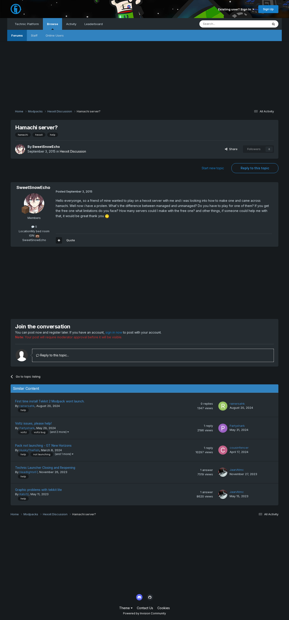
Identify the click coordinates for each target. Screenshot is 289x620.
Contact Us (145, 608)
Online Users (55, 35)
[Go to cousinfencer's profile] (222, 450)
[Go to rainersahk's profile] (222, 406)
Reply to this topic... (54, 355)
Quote (70, 240)
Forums (17, 35)
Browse (52, 24)
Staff (34, 35)
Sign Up (268, 9)
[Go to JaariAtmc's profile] (222, 472)
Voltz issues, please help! (33, 423)
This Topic (255, 24)
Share (232, 149)
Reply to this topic (255, 168)
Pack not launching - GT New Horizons (43, 445)
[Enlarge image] (107, 216)
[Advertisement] (144, 72)
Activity (71, 24)
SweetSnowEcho (46, 147)
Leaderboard (93, 24)
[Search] (273, 24)
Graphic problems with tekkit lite (38, 490)
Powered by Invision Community (144, 613)
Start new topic (213, 168)
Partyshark (27, 428)
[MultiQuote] (59, 240)
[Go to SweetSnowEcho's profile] (20, 149)
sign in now (113, 332)
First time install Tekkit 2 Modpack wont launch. (49, 401)
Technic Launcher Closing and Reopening (45, 467)
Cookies (163, 608)
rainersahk (27, 406)
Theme (125, 608)
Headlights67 (28, 472)
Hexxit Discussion (73, 151)
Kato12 (24, 494)
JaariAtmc (237, 469)
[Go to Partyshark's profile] (222, 428)
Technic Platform (27, 24)
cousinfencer (239, 447)
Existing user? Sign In (235, 9)
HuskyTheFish (29, 450)
